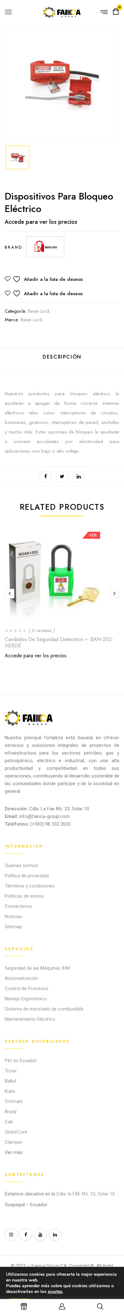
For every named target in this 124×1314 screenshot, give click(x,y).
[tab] (62, 359)
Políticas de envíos (24, 896)
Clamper (13, 1142)
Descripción (62, 357)
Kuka (10, 1091)
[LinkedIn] (78, 477)
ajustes (55, 1292)
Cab (9, 1122)
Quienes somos (21, 865)
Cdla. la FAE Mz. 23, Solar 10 (86, 1194)
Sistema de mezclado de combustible (44, 1009)
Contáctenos (18, 906)
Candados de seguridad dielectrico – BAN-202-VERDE (59, 642)
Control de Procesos (26, 988)
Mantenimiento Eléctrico (30, 1019)
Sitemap (13, 927)
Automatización (21, 978)
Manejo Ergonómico (26, 999)
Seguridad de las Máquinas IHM (37, 968)
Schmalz (14, 1101)
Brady (11, 1111)
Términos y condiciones (30, 886)
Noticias (13, 916)
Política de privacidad (27, 876)
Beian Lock (39, 311)
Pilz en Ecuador (21, 1060)
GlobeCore (16, 1132)
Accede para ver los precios (41, 222)
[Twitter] (62, 477)
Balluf (11, 1081)
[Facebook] (45, 477)
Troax (11, 1071)
